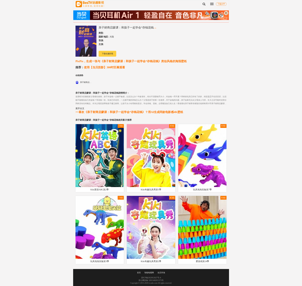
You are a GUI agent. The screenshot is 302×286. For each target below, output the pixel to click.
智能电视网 (149, 273)
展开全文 (80, 108)
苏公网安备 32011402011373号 (151, 280)
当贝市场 (161, 273)
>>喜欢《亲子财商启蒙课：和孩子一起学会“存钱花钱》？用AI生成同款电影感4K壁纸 (129, 112)
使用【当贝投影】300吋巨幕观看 (100, 67)
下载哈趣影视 (107, 54)
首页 (139, 273)
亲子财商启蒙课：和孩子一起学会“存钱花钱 (126, 27)
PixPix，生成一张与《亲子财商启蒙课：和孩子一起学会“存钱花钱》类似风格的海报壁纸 (131, 61)
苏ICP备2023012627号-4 (151, 278)
